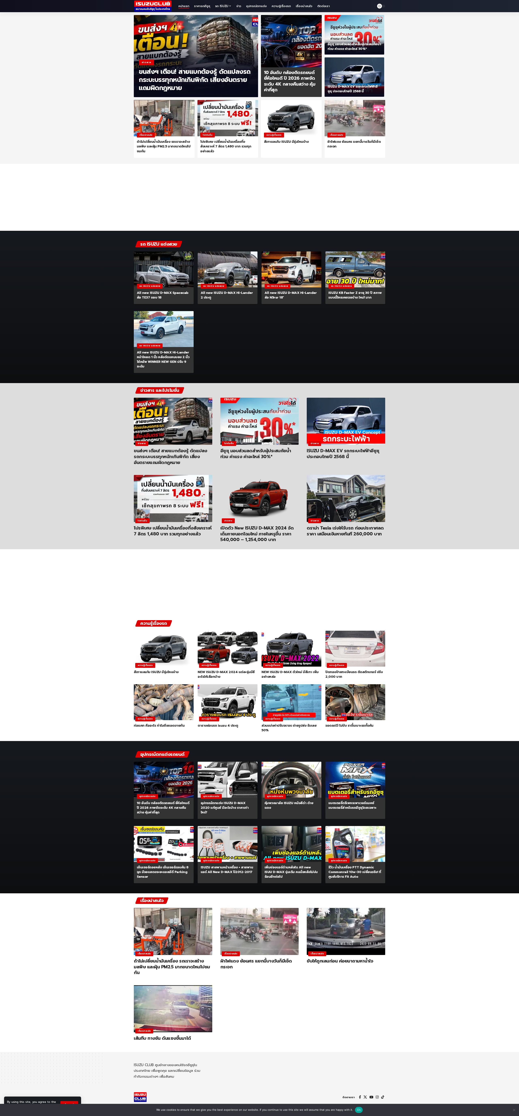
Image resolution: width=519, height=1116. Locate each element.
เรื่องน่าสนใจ (145, 134)
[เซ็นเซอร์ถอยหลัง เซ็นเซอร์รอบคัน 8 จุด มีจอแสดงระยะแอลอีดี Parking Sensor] (164, 844)
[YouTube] (371, 1097)
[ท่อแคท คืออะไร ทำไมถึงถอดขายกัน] (164, 702)
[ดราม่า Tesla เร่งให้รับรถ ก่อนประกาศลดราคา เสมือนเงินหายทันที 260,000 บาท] (346, 498)
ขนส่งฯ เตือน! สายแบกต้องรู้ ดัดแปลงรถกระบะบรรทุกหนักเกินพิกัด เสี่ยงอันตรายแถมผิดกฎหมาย (195, 80)
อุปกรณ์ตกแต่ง (147, 796)
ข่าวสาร (146, 62)
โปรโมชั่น (207, 134)
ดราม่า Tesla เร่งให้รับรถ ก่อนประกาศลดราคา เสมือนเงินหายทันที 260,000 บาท (345, 531)
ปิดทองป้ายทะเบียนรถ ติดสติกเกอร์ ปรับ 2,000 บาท (354, 674)
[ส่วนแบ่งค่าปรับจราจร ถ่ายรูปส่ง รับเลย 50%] (291, 702)
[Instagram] (377, 1097)
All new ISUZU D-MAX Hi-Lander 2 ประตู (227, 295)
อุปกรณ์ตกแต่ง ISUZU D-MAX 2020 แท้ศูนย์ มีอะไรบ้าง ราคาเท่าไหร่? (225, 808)
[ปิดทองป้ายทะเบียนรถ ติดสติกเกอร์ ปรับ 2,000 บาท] (355, 649)
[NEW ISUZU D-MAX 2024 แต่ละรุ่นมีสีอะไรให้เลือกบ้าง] (227, 649)
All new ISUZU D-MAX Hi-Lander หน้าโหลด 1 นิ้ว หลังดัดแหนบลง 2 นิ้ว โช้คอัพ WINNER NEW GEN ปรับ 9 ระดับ (163, 359)
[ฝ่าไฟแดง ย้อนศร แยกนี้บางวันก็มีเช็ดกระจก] (355, 118)
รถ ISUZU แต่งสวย (149, 286)
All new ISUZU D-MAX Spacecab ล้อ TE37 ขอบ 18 (162, 295)
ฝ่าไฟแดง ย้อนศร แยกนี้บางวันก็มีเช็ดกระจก (354, 144)
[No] (514, 1110)
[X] (365, 1097)
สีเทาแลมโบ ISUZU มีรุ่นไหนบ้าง (286, 141)
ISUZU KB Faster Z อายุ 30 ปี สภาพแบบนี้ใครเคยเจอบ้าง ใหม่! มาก (355, 295)
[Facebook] (360, 1097)
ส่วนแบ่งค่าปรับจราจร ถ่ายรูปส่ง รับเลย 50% (289, 728)
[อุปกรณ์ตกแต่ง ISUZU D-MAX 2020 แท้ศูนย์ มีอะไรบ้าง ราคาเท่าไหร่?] (227, 780)
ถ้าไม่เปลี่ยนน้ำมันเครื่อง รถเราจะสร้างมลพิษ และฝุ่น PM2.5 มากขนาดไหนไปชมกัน (164, 146)
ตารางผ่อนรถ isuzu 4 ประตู (218, 725)
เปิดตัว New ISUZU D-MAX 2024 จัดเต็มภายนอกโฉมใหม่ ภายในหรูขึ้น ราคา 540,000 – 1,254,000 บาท (257, 534)
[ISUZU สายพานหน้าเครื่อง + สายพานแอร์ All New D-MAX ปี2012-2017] (227, 844)
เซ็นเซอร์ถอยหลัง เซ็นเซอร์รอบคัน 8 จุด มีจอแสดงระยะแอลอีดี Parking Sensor (162, 872)
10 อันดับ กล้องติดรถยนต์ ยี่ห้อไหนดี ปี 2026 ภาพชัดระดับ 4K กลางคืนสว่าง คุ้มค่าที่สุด (289, 81)
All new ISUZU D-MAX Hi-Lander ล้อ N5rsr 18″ (291, 295)
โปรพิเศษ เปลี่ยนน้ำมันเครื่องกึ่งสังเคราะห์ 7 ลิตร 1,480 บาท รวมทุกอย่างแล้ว (225, 146)
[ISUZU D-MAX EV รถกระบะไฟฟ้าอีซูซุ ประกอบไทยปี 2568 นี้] (354, 77)
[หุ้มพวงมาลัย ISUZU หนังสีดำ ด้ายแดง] (291, 780)
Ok (359, 1109)
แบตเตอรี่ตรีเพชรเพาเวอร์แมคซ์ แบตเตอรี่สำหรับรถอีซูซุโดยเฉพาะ (352, 805)
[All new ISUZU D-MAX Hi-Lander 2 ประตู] (227, 269)
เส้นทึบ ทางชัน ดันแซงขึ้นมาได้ (162, 1038)
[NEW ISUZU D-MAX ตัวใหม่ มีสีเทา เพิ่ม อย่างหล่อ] (291, 649)
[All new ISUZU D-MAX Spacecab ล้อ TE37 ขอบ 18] (164, 269)
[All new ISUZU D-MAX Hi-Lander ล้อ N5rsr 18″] (291, 269)
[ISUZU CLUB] (153, 6)
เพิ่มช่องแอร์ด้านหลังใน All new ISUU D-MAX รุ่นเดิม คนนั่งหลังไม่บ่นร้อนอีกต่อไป (291, 872)
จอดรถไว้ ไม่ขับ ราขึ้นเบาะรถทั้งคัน (349, 725)
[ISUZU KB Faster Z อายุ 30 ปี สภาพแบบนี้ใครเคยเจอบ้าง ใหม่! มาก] (355, 269)
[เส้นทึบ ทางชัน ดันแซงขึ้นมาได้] (173, 1008)
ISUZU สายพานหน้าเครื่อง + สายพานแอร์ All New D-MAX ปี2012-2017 (227, 869)
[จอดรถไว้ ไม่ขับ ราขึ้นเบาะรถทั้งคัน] (355, 702)
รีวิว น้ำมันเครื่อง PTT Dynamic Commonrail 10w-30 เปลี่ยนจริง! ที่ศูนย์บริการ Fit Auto (354, 872)
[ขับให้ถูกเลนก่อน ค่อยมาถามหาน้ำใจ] (346, 931)
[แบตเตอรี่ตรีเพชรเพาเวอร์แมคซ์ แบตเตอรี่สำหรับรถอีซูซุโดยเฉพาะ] (355, 780)
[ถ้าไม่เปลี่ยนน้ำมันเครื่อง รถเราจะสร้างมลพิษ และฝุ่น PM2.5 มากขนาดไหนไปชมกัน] (164, 118)
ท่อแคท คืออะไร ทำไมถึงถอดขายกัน (159, 725)
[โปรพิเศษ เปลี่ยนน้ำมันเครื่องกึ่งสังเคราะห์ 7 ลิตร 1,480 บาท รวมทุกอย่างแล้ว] (227, 118)
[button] (371, 6)
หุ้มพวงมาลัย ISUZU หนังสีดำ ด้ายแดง (289, 805)
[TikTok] (382, 1097)
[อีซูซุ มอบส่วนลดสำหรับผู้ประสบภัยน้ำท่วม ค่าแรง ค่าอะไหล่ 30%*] (354, 35)
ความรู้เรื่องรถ (274, 134)
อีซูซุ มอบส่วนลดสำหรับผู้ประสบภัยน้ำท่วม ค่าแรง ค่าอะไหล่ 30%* (354, 46)
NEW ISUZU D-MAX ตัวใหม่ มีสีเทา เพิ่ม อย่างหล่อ (290, 674)
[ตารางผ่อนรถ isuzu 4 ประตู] (227, 702)
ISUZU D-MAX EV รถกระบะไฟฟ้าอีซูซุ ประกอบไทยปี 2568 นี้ (353, 89)
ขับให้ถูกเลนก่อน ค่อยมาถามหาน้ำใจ (340, 961)
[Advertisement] (259, 199)
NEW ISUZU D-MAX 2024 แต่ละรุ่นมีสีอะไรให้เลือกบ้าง (226, 674)
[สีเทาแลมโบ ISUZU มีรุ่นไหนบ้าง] (291, 118)
